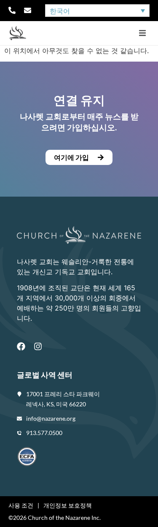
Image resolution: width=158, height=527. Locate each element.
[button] (142, 33)
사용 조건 (20, 505)
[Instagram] (38, 346)
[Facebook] (21, 346)
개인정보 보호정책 (67, 505)
